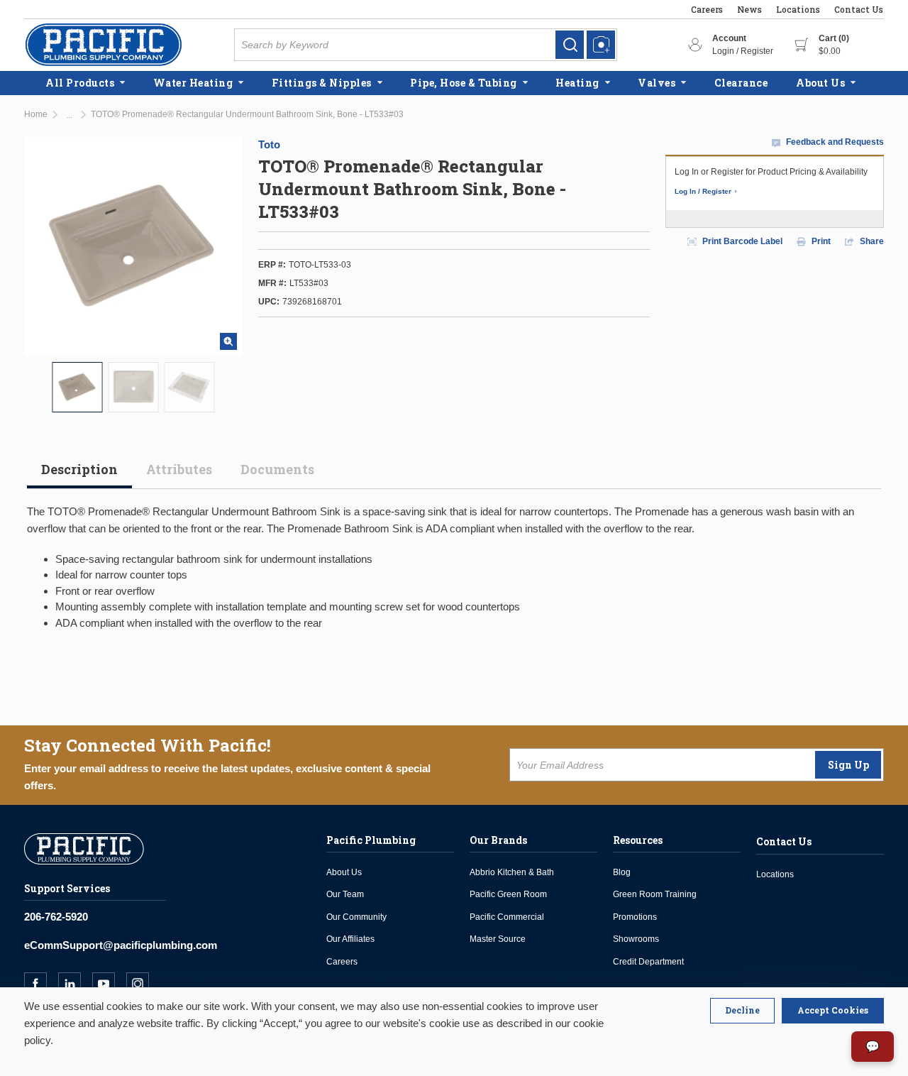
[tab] (79, 474)
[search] (569, 45)
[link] (569, 45)
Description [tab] (79, 469)
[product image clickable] (77, 387)
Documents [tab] (277, 469)
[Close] (742, 1010)
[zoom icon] (228, 341)
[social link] (41, 983)
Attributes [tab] (179, 469)
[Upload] (601, 45)
